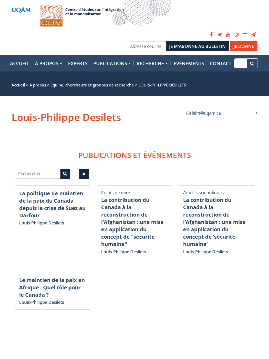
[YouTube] (228, 35)
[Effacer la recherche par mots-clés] (84, 174)
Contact (220, 63)
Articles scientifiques (203, 193)
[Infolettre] (253, 35)
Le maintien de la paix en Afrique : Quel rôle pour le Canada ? (52, 287)
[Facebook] (211, 35)
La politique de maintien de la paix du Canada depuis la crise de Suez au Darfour (52, 204)
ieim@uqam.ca (206, 113)
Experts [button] (77, 63)
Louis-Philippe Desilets (41, 223)
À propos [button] (46, 63)
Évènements (189, 63)
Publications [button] (110, 63)
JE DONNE (244, 46)
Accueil (19, 63)
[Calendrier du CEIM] (245, 35)
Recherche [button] (150, 63)
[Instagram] (236, 35)
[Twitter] (220, 35)
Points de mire (115, 193)
